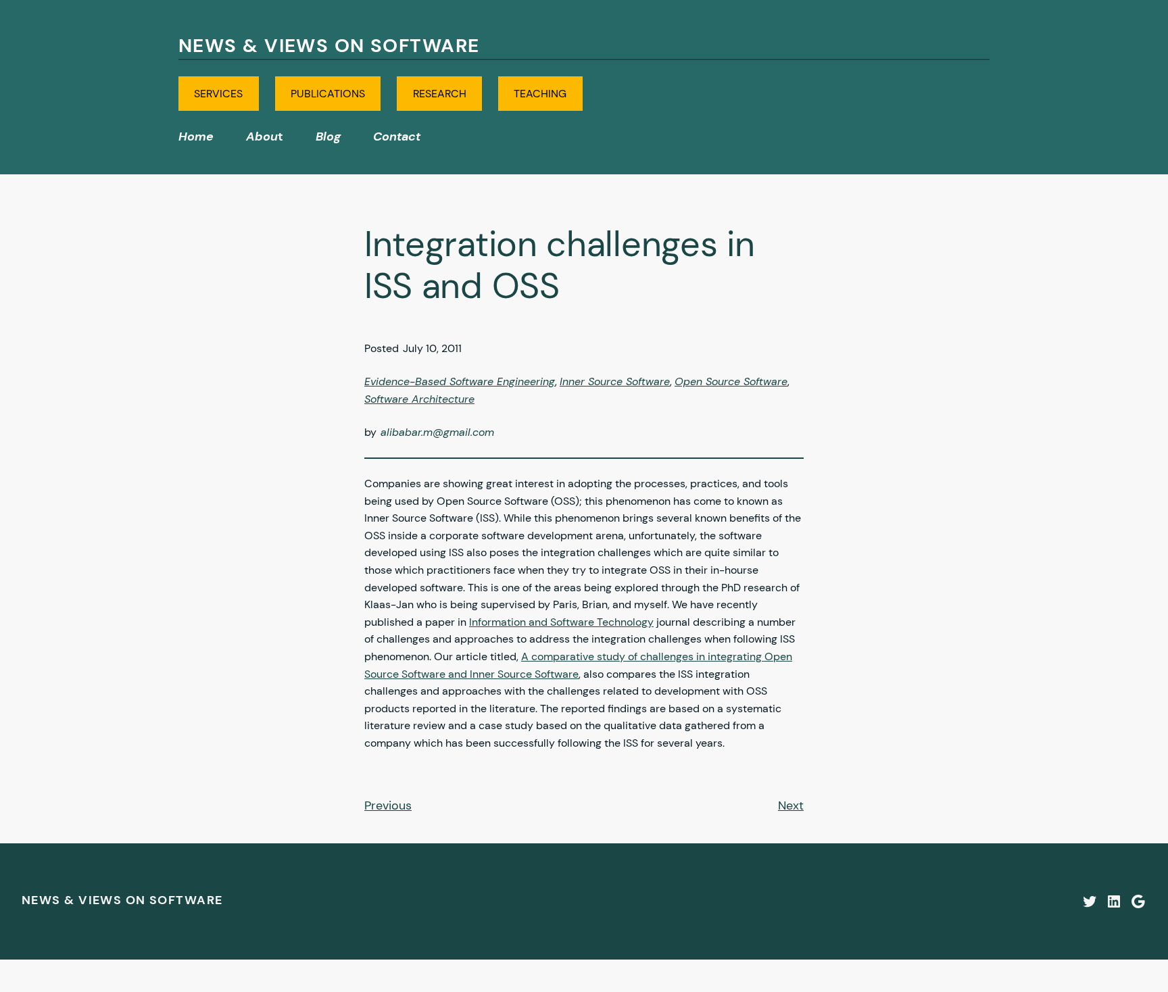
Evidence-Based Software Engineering (459, 381)
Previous (388, 805)
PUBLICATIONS (328, 93)
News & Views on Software (329, 45)
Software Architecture (419, 399)
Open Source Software (731, 381)
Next (791, 805)
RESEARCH (439, 93)
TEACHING (540, 93)
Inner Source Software (615, 381)
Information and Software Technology (561, 622)
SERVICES (218, 93)
